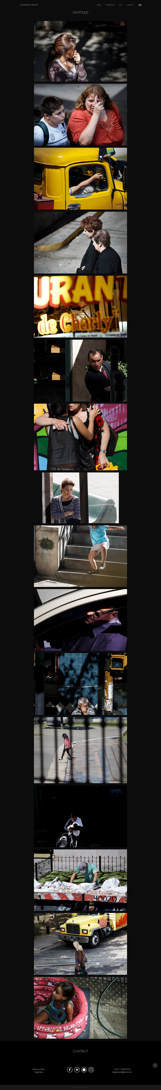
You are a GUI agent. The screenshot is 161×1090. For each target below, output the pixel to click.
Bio (120, 5)
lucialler (86, 1087)
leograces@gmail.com (122, 1072)
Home (99, 5)
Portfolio (110, 5)
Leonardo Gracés (29, 4)
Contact (130, 5)
